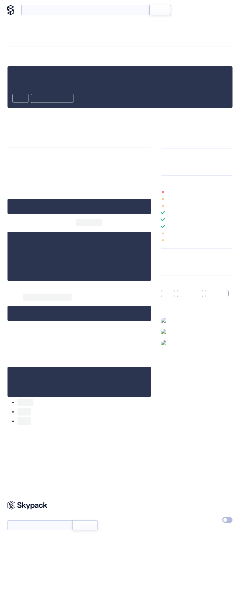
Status (128, 518)
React (42, 402)
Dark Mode (204, 520)
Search (160, 10)
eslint (168, 293)
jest (37, 411)
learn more (205, 182)
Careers (168, 518)
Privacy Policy (212, 504)
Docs (185, 10)
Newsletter (18, 517)
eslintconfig (190, 293)
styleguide (217, 293)
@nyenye (179, 332)
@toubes (178, 343)
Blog (203, 10)
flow (38, 421)
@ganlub (178, 320)
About (222, 10)
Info (228, 191)
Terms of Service (177, 533)
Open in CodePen (52, 99)
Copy (20, 99)
